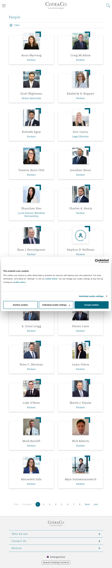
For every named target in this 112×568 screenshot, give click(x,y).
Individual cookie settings (91, 296)
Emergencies (57, 557)
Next (87, 504)
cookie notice (51, 279)
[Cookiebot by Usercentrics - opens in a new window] (97, 261)
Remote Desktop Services (56, 562)
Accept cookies (91, 305)
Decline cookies (20, 305)
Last (96, 504)
